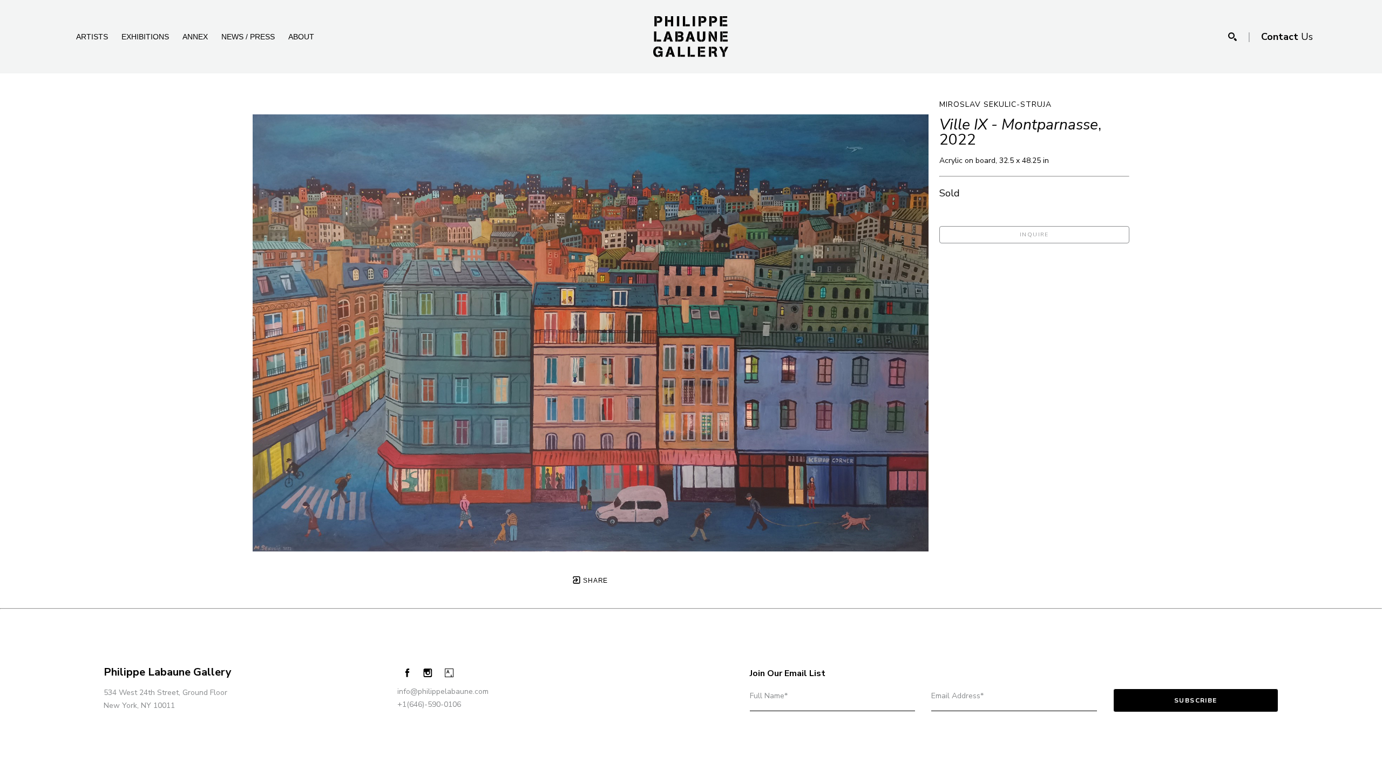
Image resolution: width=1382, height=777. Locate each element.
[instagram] (428, 673)
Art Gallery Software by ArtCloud (108, 731)
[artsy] (449, 673)
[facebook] (407, 672)
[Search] (1232, 36)
